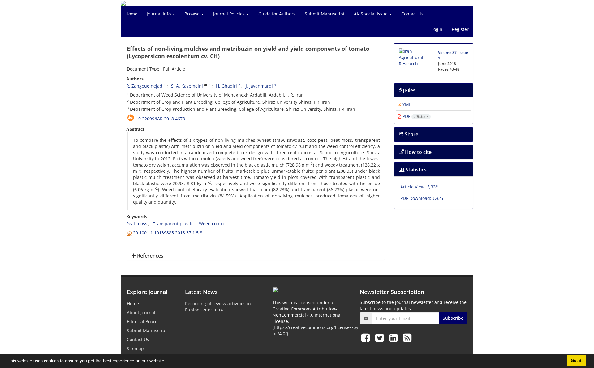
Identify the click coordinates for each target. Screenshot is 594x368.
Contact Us (412, 14)
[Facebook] (367, 337)
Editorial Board (142, 321)
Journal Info (159, 14)
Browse (192, 14)
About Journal (141, 312)
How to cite (418, 152)
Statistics (415, 169)
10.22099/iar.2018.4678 (160, 119)
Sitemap (135, 348)
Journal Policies (229, 14)
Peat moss (136, 224)
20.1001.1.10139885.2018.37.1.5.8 (167, 233)
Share (410, 134)
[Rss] (407, 337)
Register (460, 29)
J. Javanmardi (259, 86)
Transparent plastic (173, 224)
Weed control (212, 224)
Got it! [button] (577, 360)
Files (409, 90)
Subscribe (453, 318)
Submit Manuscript (325, 14)
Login (436, 29)
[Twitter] (381, 337)
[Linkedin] (395, 337)
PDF (414, 116)
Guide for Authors (276, 14)
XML (406, 105)
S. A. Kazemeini (187, 86)
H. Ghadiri (226, 86)
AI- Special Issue (371, 14)
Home (131, 14)
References (149, 255)
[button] (168, 361)
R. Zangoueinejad (144, 86)
